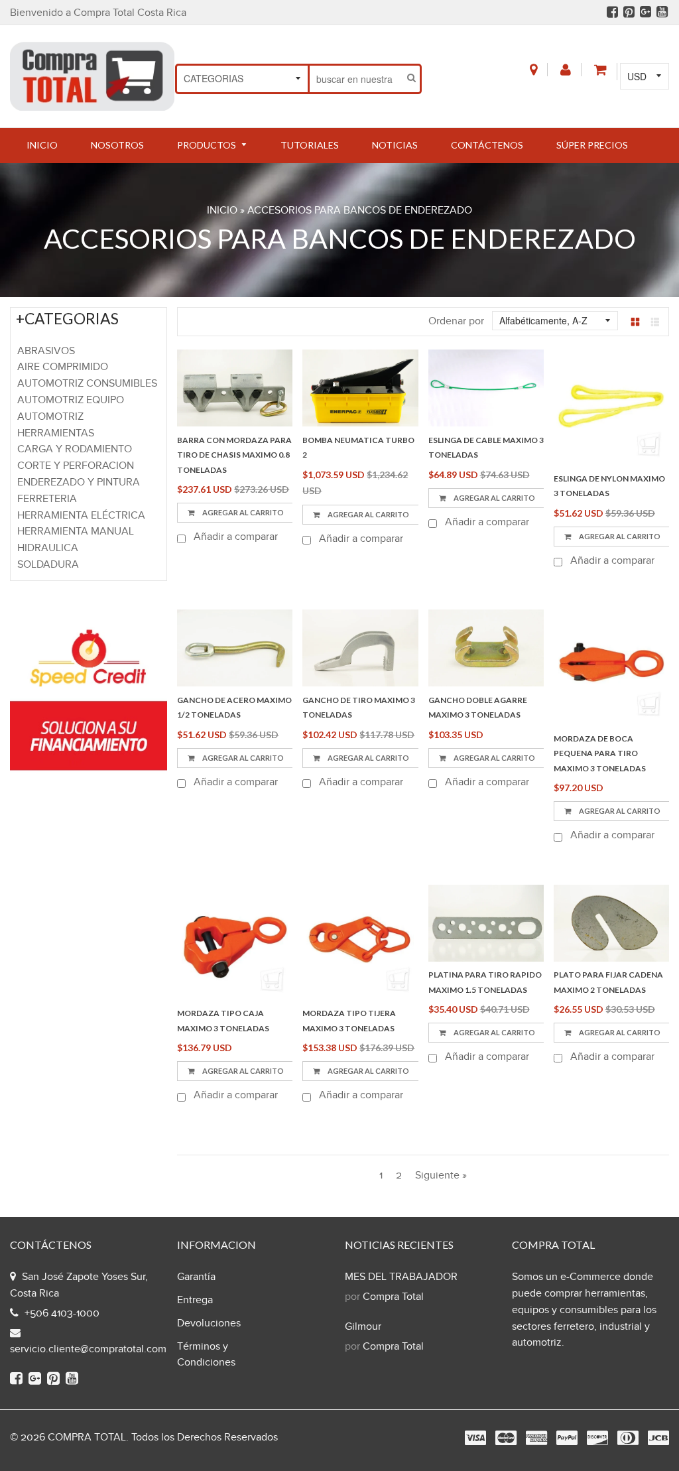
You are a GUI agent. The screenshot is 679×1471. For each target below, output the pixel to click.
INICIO (222, 210)
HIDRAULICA (47, 548)
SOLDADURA (48, 564)
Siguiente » (441, 1175)
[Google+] (645, 13)
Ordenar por (456, 321)
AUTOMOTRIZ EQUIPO (70, 400)
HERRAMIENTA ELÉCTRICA (81, 515)
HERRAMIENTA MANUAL (75, 531)
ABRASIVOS (46, 351)
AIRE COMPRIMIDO (62, 367)
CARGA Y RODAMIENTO (74, 449)
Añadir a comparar (234, 537)
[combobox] (356, 79)
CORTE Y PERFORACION (75, 466)
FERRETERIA (47, 499)
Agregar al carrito (242, 757)
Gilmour (363, 1326)
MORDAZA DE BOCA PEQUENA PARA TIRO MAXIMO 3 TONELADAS (600, 753)
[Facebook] (612, 13)
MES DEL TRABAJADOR (401, 1277)
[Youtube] (662, 13)
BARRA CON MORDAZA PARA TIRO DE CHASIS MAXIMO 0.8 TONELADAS (234, 455)
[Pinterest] (629, 13)
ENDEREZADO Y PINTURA (78, 482)
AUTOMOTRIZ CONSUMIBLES (87, 383)
